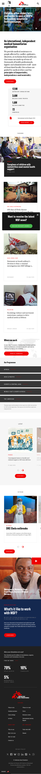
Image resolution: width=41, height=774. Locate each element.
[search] (37, 3)
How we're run (12, 733)
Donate (24, 733)
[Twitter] (7, 754)
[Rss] (30, 754)
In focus (10, 718)
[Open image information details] (36, 28)
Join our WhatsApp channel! (21, 226)
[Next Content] (23, 470)
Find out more (9, 660)
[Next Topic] (23, 547)
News (24, 711)
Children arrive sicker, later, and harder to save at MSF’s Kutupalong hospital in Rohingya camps (18, 17)
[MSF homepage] (23, 3)
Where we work (27, 707)
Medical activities (12, 711)
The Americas (9, 399)
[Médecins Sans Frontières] (20, 698)
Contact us (11, 740)
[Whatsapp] (33, 754)
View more (20, 476)
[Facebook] (11, 754)
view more (9, 551)
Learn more (10, 81)
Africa (6, 369)
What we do (11, 707)
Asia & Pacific (9, 377)
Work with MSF (26, 729)
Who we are (11, 729)
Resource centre (27, 715)
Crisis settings (11, 715)
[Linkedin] (22, 754)
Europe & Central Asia (12, 384)
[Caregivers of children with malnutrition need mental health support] (22, 167)
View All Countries (16, 353)
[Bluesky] (15, 754)
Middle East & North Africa (14, 391)
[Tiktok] (26, 754)
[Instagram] (19, 754)
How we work (11, 737)
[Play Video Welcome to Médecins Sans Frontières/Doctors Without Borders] (36, 561)
